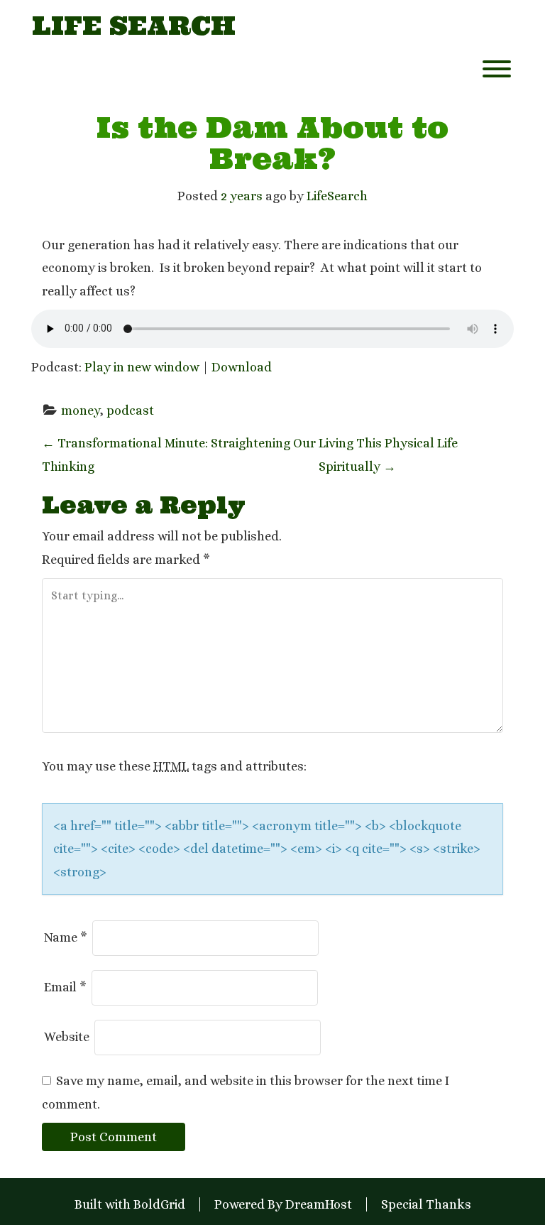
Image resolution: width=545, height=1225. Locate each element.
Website (66, 1037)
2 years (242, 196)
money (80, 410)
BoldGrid (159, 1204)
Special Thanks (426, 1204)
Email (65, 987)
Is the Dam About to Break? (272, 143)
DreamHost (318, 1204)
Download (241, 367)
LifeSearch (337, 196)
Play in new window (141, 367)
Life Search (134, 26)
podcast (130, 410)
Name (65, 937)
